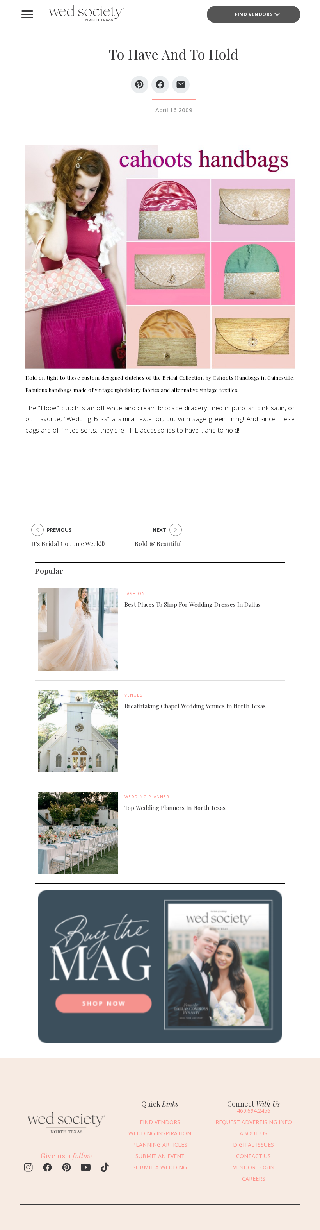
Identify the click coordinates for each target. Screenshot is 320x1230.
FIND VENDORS (254, 14)
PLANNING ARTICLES (159, 1144)
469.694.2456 (253, 1110)
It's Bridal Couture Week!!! (68, 544)
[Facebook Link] (47, 1168)
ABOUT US (253, 1133)
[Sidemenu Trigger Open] (27, 14)
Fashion (134, 593)
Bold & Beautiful (158, 544)
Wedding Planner (146, 796)
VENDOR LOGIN (253, 1167)
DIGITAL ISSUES (253, 1144)
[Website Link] (66, 1135)
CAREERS (253, 1178)
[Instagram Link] (28, 1168)
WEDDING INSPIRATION (159, 1133)
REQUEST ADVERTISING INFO (253, 1122)
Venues (133, 695)
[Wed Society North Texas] (86, 14)
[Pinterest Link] (66, 1168)
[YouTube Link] (85, 1168)
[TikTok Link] (104, 1168)
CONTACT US (253, 1156)
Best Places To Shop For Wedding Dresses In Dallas (192, 604)
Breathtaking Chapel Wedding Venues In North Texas (195, 706)
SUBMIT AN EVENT (160, 1156)
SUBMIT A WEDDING (160, 1167)
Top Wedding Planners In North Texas (175, 808)
